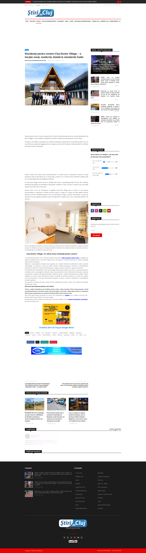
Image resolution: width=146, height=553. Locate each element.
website (67, 295)
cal (77, 335)
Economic (60, 21)
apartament (67, 335)
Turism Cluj (96, 21)
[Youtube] (117, 5)
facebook (55, 333)
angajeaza (72, 333)
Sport (71, 21)
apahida (38, 333)
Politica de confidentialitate (104, 550)
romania (32, 333)
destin (81, 335)
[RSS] (119, 5)
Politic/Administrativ (49, 21)
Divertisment (114, 21)
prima (73, 335)
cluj (42, 333)
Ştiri (26, 21)
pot (85, 335)
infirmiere (27, 335)
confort (54, 335)
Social (38, 21)
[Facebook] (106, 5)
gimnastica (79, 333)
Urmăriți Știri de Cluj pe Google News (56, 327)
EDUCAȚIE (33, 21)
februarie (60, 335)
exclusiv (34, 335)
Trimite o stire (45, 5)
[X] (111, 5)
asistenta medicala (63, 333)
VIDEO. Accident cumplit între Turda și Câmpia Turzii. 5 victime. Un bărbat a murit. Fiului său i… (105, 67)
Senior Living (75, 258)
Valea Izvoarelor (66, 258)
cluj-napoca (48, 333)
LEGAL (67, 21)
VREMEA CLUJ (105, 21)
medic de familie (46, 335)
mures (39, 335)
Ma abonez (96, 235)
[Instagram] (108, 5)
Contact (38, 5)
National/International (82, 21)
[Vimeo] (114, 5)
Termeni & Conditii (116, 550)
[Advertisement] (90, 13)
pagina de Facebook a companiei (78, 299)
